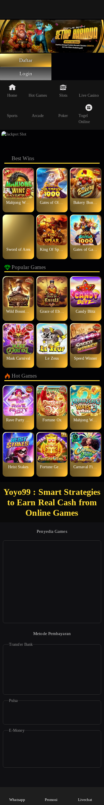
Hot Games (38, 95)
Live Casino (89, 95)
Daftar (26, 60)
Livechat (85, 799)
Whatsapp (17, 799)
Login (25, 73)
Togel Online (84, 119)
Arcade (38, 116)
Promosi (51, 799)
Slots (63, 95)
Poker (63, 116)
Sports (12, 116)
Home (12, 95)
